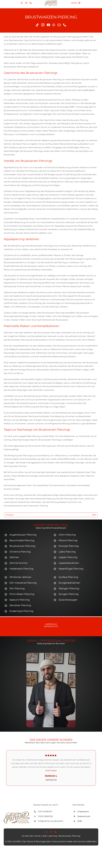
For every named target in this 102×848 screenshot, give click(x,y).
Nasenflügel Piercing (71, 568)
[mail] (26, 3)
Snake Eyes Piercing (21, 611)
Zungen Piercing (68, 594)
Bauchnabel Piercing (21, 540)
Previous (10, 515)
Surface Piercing (68, 577)
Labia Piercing (67, 551)
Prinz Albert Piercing (21, 594)
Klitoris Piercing (68, 540)
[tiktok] (37, 24)
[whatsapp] (22, 3)
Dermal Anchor (18, 563)
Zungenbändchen (69, 582)
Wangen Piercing (69, 588)
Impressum (51, 624)
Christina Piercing (20, 551)
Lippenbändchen (69, 563)
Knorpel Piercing (69, 546)
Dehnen (14, 557)
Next (94, 515)
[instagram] (42, 24)
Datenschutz (51, 626)
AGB (79, 821)
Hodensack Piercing (21, 568)
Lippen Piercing (68, 557)
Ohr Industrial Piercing (23, 582)
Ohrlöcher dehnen (20, 577)
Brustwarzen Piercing (22, 546)
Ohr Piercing (17, 588)
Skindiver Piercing (20, 605)
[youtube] (48, 24)
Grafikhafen (91, 841)
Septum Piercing (19, 599)
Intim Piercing (67, 534)
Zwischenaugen (68, 599)
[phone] (31, 3)
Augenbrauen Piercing (22, 534)
